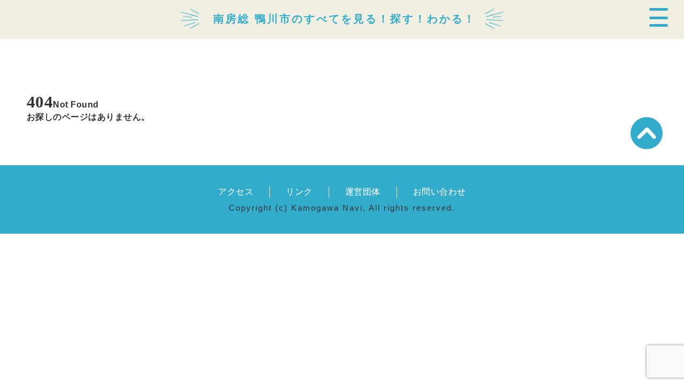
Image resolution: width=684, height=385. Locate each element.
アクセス (235, 191)
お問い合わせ (439, 191)
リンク (299, 191)
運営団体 (362, 191)
